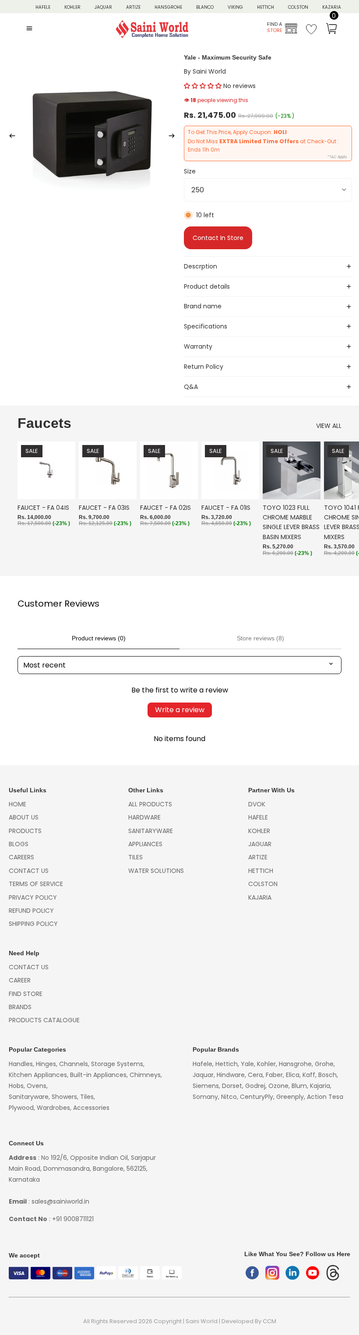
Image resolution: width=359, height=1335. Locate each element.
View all (328, 425)
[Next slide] (174, 137)
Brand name (203, 306)
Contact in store (218, 237)
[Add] (62, 486)
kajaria (259, 897)
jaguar (259, 844)
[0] (331, 29)
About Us (24, 817)
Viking (235, 7)
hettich (260, 870)
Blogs (18, 844)
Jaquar (103, 7)
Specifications (205, 326)
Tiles (135, 857)
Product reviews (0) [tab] (99, 638)
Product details (207, 286)
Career (20, 980)
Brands (20, 1007)
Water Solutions (156, 870)
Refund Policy (31, 910)
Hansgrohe (168, 7)
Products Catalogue (44, 1020)
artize (257, 857)
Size (190, 171)
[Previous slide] (9, 137)
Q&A (191, 386)
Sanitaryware (150, 830)
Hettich (265, 7)
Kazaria (331, 7)
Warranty (198, 346)
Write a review (179, 710)
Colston (298, 7)
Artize (133, 7)
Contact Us (29, 870)
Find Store (25, 993)
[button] (203, 85)
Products (25, 830)
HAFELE (42, 7)
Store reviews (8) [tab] (260, 638)
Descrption (200, 266)
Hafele (258, 817)
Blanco (205, 7)
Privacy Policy (33, 897)
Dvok (256, 804)
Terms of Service (36, 883)
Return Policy (203, 366)
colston (263, 883)
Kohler (72, 7)
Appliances (145, 844)
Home (17, 804)
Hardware (144, 817)
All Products (150, 804)
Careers (21, 857)
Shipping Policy (33, 923)
